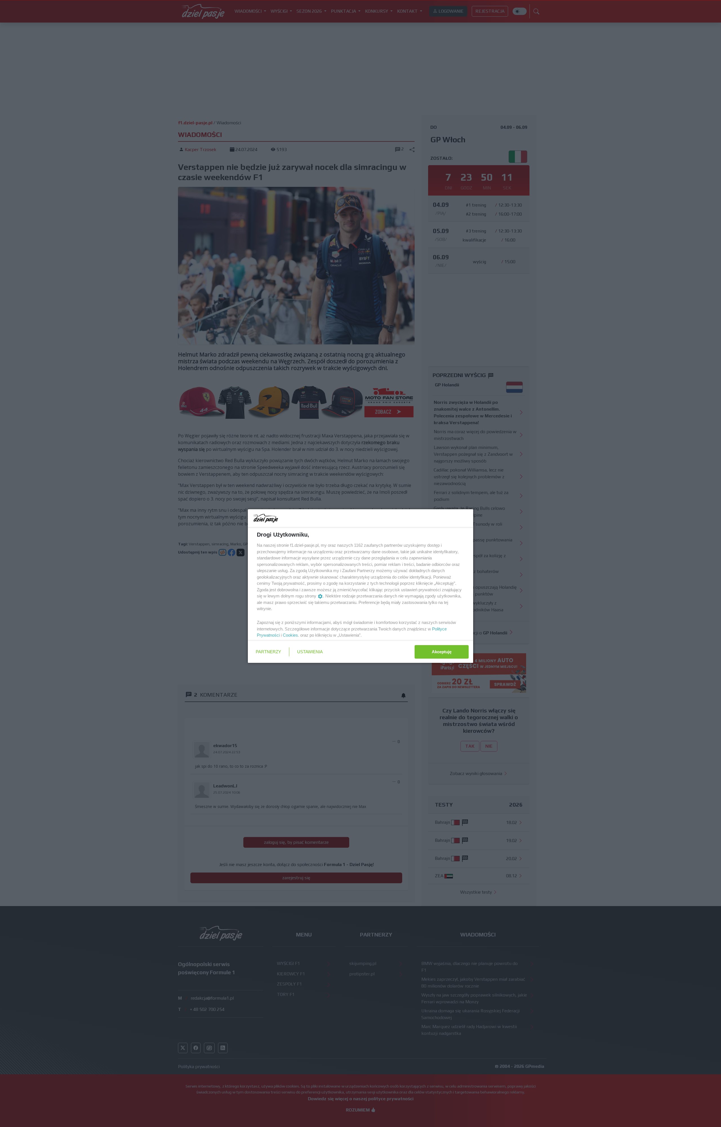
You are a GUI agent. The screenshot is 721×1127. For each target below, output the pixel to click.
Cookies (290, 635)
